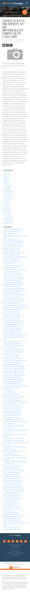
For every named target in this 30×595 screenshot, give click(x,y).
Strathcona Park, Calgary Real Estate (13, 489)
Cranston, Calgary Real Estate (11, 286)
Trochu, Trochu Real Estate (10, 501)
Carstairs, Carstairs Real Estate (12, 265)
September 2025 (8, 198)
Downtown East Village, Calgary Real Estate (15, 305)
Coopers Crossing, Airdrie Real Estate (13, 278)
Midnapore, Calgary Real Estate (12, 377)
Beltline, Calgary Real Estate (11, 250)
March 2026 (6, 185)
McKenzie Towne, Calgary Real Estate (14, 375)
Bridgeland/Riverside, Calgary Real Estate (15, 257)
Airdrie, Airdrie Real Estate (10, 233)
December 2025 (8, 191)
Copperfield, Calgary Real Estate (12, 280)
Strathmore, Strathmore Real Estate (13, 491)
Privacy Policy (24, 563)
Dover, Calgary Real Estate (10, 303)
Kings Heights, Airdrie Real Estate (12, 349)
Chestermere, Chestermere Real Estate (14, 269)
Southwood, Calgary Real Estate (12, 485)
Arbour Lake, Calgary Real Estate (12, 244)
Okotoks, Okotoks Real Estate (12, 387)
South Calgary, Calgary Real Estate (13, 480)
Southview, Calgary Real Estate (12, 482)
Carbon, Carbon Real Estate (11, 259)
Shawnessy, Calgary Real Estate (12, 472)
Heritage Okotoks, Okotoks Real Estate (14, 335)
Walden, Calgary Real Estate (11, 514)
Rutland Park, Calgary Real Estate (12, 466)
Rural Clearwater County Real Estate (13, 419)
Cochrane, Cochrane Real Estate (12, 276)
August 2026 (6, 174)
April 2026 (6, 183)
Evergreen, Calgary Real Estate (12, 316)
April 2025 (6, 208)
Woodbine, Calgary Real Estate (12, 527)
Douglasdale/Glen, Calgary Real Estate (14, 301)
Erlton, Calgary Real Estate (10, 311)
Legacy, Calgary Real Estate (11, 356)
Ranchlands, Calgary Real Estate (12, 407)
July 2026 (6, 177)
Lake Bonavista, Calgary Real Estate (13, 352)
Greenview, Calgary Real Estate (12, 328)
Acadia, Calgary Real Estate (11, 231)
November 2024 (8, 219)
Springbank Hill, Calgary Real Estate (13, 487)
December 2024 (8, 217)
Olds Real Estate (8, 390)
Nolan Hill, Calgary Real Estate (11, 383)
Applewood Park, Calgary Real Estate (13, 242)
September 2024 (8, 223)
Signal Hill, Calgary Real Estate (11, 474)
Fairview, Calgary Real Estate (11, 318)
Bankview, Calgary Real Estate (11, 248)
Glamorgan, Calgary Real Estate (12, 326)
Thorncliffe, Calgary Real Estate (12, 499)
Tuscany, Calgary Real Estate (11, 504)
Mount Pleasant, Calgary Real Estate (13, 379)
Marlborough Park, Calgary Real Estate (14, 368)
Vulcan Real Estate (8, 510)
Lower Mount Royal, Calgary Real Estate (14, 360)
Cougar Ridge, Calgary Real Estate (12, 282)
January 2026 (7, 189)
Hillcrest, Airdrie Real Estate (11, 341)
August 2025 (6, 200)
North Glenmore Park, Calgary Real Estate (15, 385)
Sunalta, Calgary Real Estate (11, 493)
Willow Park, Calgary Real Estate (12, 521)
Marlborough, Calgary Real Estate (12, 371)
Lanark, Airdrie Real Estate (10, 354)
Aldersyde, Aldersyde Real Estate (12, 240)
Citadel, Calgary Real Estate (11, 271)
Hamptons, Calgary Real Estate (12, 330)
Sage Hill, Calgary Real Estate (11, 468)
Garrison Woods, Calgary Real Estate (13, 322)
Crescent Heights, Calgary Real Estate (14, 288)
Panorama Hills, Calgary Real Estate (13, 396)
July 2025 (6, 202)
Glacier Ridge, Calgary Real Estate (12, 324)
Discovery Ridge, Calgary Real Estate (13, 299)
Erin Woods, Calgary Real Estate (12, 309)
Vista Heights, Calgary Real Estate (12, 508)
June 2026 (6, 179)
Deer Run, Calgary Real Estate (11, 297)
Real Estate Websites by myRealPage (15, 564)
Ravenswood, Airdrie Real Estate (12, 409)
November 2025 (8, 193)
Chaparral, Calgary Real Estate (11, 267)
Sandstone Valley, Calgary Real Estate (13, 470)
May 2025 (6, 206)
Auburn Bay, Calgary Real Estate (12, 246)
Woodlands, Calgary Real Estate (12, 529)
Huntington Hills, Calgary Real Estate (13, 345)
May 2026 (6, 181)
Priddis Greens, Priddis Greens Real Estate (15, 402)
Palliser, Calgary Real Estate (11, 394)
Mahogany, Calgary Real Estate (12, 362)
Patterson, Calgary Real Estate (12, 398)
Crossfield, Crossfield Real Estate (12, 290)
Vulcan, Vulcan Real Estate (10, 512)
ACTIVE (20, 7)
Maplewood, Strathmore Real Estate (13, 366)
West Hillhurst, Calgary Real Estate (13, 516)
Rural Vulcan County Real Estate (12, 455)
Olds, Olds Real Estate (9, 392)
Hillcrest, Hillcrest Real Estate (11, 343)
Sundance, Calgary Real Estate (11, 495)
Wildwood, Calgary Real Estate (12, 518)
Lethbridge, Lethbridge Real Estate (13, 358)
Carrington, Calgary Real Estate (12, 261)
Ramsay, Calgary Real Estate (11, 404)
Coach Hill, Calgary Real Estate (12, 273)
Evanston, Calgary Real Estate (11, 314)
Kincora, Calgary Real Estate (11, 347)
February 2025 (7, 212)
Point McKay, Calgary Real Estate (12, 400)
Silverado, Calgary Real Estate (11, 478)
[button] (4, 541)
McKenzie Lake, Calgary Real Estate (13, 373)
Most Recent (7, 172)
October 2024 (7, 221)
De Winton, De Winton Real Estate (13, 295)
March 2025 (6, 210)
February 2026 (7, 187)
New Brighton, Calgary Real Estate (13, 381)
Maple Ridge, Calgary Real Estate (12, 364)
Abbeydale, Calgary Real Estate (12, 229)
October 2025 (7, 196)
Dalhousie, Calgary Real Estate (11, 292)
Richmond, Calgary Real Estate (11, 413)
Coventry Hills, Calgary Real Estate (13, 284)
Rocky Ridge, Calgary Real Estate (12, 417)
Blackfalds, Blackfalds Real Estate (12, 252)
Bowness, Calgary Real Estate (11, 254)
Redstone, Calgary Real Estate (11, 411)
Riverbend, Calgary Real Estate (14, 42)
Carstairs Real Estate (9, 263)
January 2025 (7, 215)
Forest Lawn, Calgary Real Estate (12, 320)
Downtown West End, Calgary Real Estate (15, 307)
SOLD (26, 7)
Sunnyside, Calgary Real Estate (12, 497)
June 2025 (6, 204)
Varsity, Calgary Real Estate (11, 506)
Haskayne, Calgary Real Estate (12, 333)
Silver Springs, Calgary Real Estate (12, 476)
